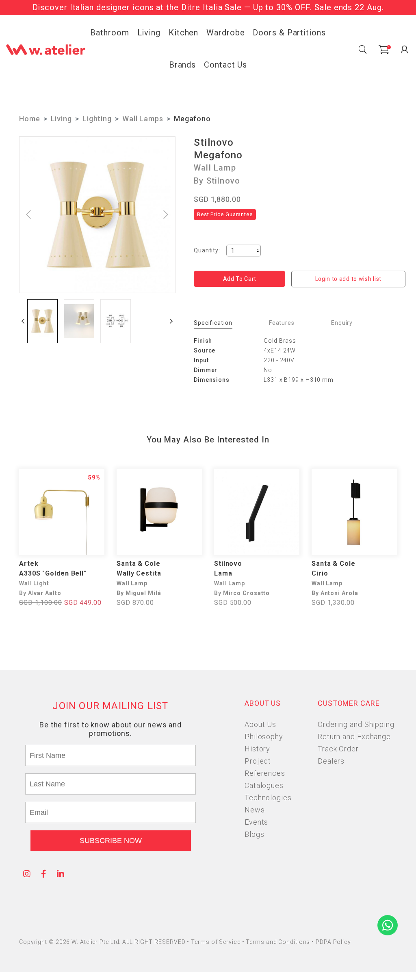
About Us (260, 724)
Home (29, 118)
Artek (29, 563)
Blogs (254, 834)
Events (256, 822)
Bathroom (109, 32)
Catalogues (264, 785)
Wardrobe (225, 32)
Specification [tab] (213, 323)
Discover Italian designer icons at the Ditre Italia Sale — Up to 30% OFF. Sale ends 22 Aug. (208, 7)
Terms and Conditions (279, 942)
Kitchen (183, 32)
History (257, 748)
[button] (23, 321)
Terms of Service (216, 942)
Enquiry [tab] (342, 323)
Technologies (268, 797)
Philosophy (264, 736)
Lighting (97, 118)
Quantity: (207, 250)
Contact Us (225, 65)
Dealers (331, 761)
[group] (42, 321)
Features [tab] (282, 323)
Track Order (338, 748)
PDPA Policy (333, 942)
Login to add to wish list (348, 279)
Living (148, 32)
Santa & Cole (138, 563)
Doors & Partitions (289, 32)
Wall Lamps (142, 118)
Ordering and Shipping (356, 724)
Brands (182, 65)
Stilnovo (214, 142)
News (255, 810)
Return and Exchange (354, 736)
